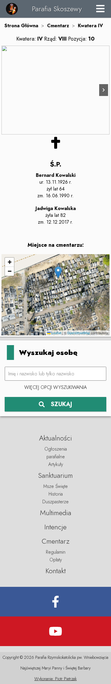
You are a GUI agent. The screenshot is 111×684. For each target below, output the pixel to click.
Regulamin (55, 552)
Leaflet (56, 332)
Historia (56, 494)
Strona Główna (21, 25)
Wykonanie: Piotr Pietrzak (55, 679)
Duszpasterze (55, 501)
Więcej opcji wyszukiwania (55, 387)
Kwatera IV (90, 25)
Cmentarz (58, 25)
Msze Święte (55, 486)
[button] (58, 272)
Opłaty (55, 559)
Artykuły (55, 464)
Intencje (55, 527)
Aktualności (55, 438)
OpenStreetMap (78, 332)
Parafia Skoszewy (57, 9)
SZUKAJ (61, 404)
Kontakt (56, 571)
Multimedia (55, 512)
